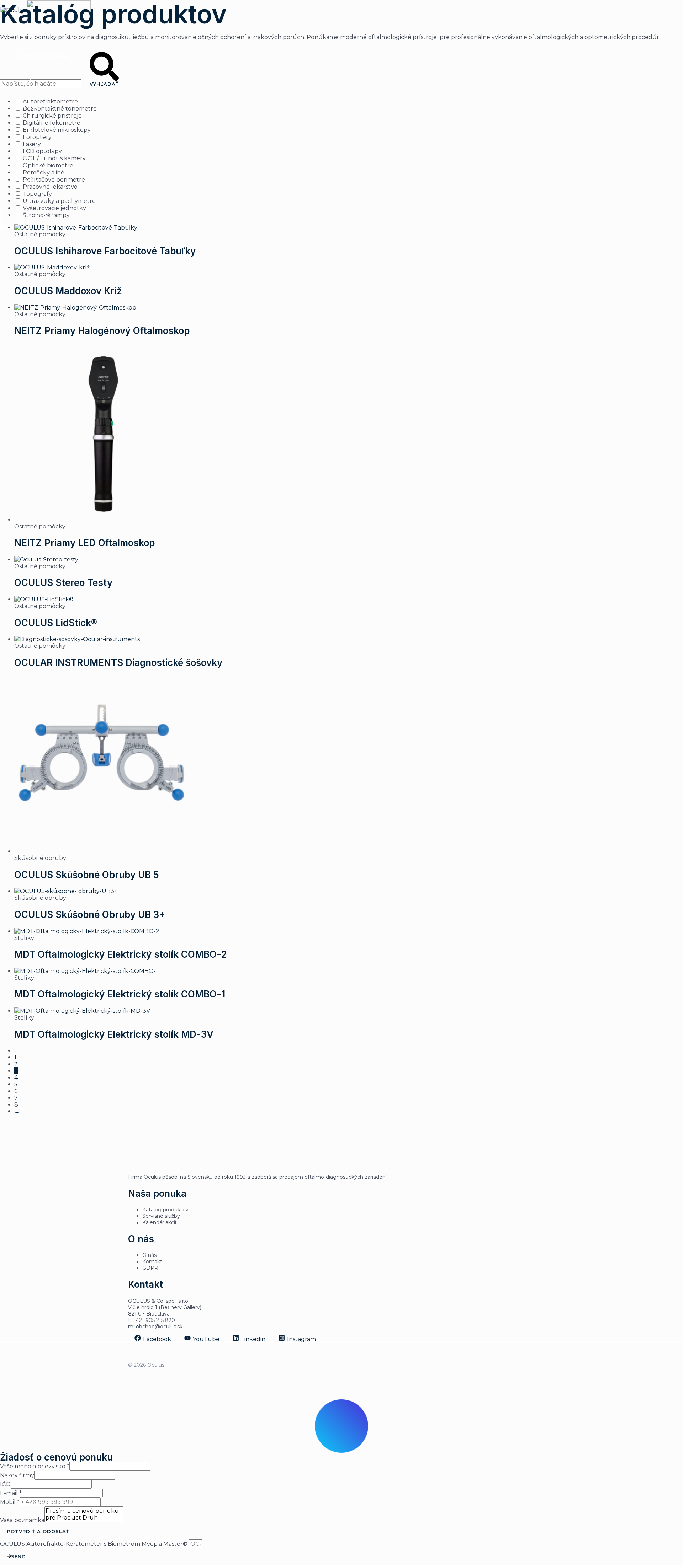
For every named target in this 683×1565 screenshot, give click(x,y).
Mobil (10, 1502)
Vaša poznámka (22, 1520)
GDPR (150, 1268)
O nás (26, 131)
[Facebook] (3, 228)
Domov (27, 31)
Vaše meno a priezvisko (34, 1466)
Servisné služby (161, 1216)
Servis (26, 81)
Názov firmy (17, 1475)
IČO (5, 1484)
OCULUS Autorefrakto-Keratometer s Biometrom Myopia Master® (94, 1543)
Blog (24, 156)
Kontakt (29, 181)
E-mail (11, 1493)
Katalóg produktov (43, 56)
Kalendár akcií (37, 106)
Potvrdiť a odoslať (38, 1531)
